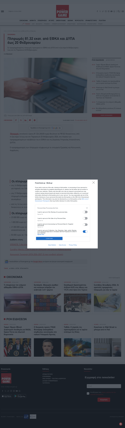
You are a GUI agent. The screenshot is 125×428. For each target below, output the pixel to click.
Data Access (62, 245)
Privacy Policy (73, 245)
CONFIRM (49, 238)
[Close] (94, 183)
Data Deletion (52, 245)
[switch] (85, 212)
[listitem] (62, 208)
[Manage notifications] (120, 424)
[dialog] (62, 214)
